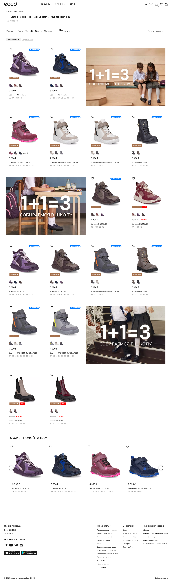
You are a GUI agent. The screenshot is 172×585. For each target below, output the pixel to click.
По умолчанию (154, 31)
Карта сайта (128, 547)
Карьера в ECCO (129, 537)
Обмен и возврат (103, 540)
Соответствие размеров (106, 547)
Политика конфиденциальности (155, 533)
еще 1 (25, 153)
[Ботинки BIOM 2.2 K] (28, 471)
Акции (99, 543)
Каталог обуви (103, 564)
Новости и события (130, 533)
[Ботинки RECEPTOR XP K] (105, 471)
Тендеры (126, 543)
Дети (72, 4)
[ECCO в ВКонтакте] (16, 545)
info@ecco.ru (9, 533)
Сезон (28, 31)
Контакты (100, 560)
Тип (19, 31)
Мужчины (60, 4)
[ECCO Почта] (21, 545)
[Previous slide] (11, 468)
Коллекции (101, 567)
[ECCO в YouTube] (11, 545)
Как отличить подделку (106, 550)
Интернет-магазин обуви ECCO (22, 578)
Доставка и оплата (104, 537)
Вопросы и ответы (104, 557)
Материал (48, 31)
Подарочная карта (150, 540)
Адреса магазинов (104, 533)
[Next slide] (161, 468)
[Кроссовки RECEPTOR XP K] (144, 471)
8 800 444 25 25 (10, 530)
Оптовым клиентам (130, 540)
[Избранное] (151, 4)
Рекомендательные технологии (155, 543)
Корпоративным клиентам (107, 554)
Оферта (146, 530)
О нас (125, 530)
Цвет (37, 31)
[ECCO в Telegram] (6, 545)
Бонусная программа (151, 537)
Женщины (45, 4)
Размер (9, 31)
